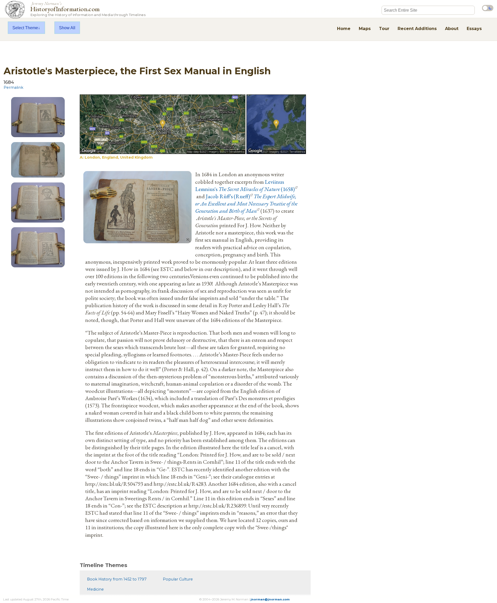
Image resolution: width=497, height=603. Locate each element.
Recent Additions (417, 28)
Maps (365, 28)
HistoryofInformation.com (87, 9)
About (451, 28)
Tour (384, 28)
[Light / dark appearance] (487, 8)
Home (343, 28)
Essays (474, 28)
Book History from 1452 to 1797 (117, 579)
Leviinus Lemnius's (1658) (245, 185)
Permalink (13, 87)
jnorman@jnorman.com (270, 599)
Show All (67, 27)
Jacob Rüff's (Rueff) (228, 196)
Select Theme (25, 27)
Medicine (95, 589)
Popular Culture (178, 579)
